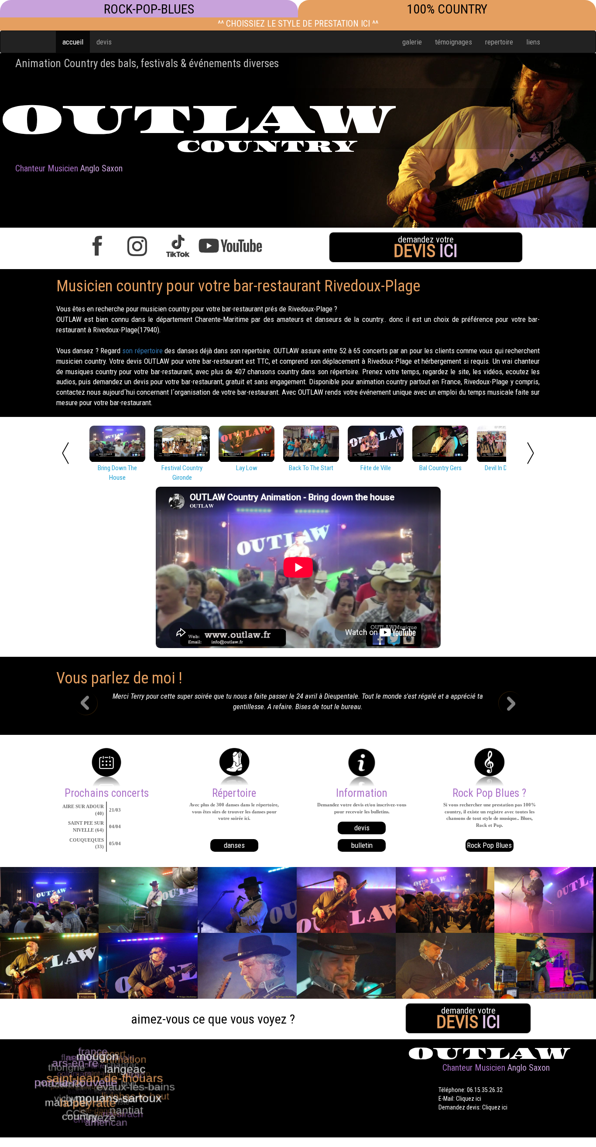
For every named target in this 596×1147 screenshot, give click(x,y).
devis (104, 42)
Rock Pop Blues (489, 845)
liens (533, 42)
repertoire (499, 42)
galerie (412, 42)
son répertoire (142, 350)
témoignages (453, 42)
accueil (72, 42)
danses (234, 845)
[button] (92, 704)
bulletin (362, 845)
